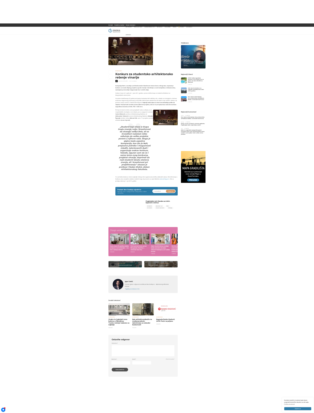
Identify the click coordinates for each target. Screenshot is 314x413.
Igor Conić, (120, 81)
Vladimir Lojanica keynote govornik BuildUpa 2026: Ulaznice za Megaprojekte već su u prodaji (193, 61)
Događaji (189, 27)
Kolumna (167, 27)
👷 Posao (181, 27)
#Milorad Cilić (159, 206)
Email (134, 359)
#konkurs (149, 206)
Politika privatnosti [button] (289, 404)
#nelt (167, 206)
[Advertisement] (128, 211)
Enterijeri (121, 263)
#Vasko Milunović (160, 208)
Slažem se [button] (298, 408)
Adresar (128, 34)
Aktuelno (129, 27)
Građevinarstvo (149, 27)
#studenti (149, 208)
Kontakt (110, 25)
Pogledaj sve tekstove (132, 289)
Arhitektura (138, 27)
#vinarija (170, 208)
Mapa (174, 27)
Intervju (159, 27)
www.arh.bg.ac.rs (164, 179)
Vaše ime (114, 359)
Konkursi (118, 70)
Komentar (115, 343)
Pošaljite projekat (119, 25)
